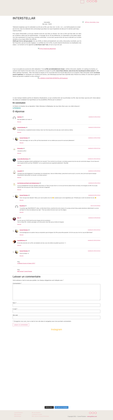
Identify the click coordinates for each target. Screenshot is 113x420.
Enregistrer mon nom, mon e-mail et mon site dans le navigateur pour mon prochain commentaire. (42, 321)
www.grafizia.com (92, 416)
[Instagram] (88, 1)
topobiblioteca (21, 240)
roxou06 (19, 171)
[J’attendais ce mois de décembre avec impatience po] (21, 348)
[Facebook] (90, 1)
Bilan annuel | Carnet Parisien (24, 271)
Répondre (19, 121)
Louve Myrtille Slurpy (23, 159)
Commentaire (17, 283)
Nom (14, 302)
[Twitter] (93, 1)
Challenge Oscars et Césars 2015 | (26, 263)
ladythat (19, 117)
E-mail (15, 309)
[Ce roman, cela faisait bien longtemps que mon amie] (56, 367)
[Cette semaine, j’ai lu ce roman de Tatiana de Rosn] (39, 353)
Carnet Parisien (24, 138)
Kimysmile (20, 148)
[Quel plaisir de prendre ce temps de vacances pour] (91, 347)
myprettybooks (21, 127)
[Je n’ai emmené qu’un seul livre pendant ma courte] (74, 369)
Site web (15, 315)
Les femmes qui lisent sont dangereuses (28, 183)
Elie (18, 217)
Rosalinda (22, 205)
